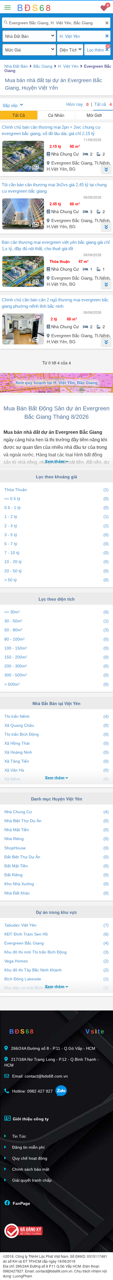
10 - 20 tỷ (56, 561)
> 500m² (56, 684)
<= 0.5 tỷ (56, 498)
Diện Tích (68, 50)
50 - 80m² (56, 630)
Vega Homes (56, 961)
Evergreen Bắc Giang (56, 943)
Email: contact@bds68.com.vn (39, 1076)
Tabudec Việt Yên (56, 925)
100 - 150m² (56, 648)
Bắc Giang (42, 66)
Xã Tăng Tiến (56, 761)
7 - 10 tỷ (56, 552)
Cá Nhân (56, 115)
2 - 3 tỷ (56, 525)
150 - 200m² (56, 657)
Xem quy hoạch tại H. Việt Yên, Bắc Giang (56, 382)
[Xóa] (106, 23)
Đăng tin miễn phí (28, 1147)
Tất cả (103, 104)
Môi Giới (94, 115)
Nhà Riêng (56, 838)
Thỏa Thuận (56, 489)
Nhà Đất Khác (56, 893)
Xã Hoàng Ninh (56, 752)
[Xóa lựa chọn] (106, 36)
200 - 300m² (56, 666)
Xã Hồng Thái (56, 743)
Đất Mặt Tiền (56, 866)
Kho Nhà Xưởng (56, 883)
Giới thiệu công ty (30, 1119)
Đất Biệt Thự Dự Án (56, 857)
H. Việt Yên (70, 36)
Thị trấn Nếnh (56, 716)
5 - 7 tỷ (56, 543)
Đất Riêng (56, 875)
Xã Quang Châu (56, 725)
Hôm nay (77, 104)
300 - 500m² (56, 675)
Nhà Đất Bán (17, 36)
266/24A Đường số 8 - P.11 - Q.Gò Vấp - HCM (53, 1048)
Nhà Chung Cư (56, 811)
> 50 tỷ (56, 580)
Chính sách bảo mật (30, 1169)
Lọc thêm (95, 50)
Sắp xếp (10, 105)
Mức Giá (13, 50)
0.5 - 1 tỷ (56, 507)
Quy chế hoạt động (29, 1158)
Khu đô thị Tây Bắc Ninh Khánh (56, 970)
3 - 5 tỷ (56, 534)
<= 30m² (56, 612)
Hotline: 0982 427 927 (32, 1091)
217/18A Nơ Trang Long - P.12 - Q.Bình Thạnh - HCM (51, 1062)
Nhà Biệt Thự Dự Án (56, 820)
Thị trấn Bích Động (56, 734)
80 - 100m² (56, 639)
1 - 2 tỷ (56, 516)
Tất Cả (18, 115)
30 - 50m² (56, 621)
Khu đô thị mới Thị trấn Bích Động (56, 952)
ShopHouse (56, 848)
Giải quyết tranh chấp (31, 1180)
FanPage (21, 1203)
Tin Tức (18, 1136)
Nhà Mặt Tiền (56, 829)
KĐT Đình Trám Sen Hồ (56, 934)
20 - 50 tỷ (56, 571)
